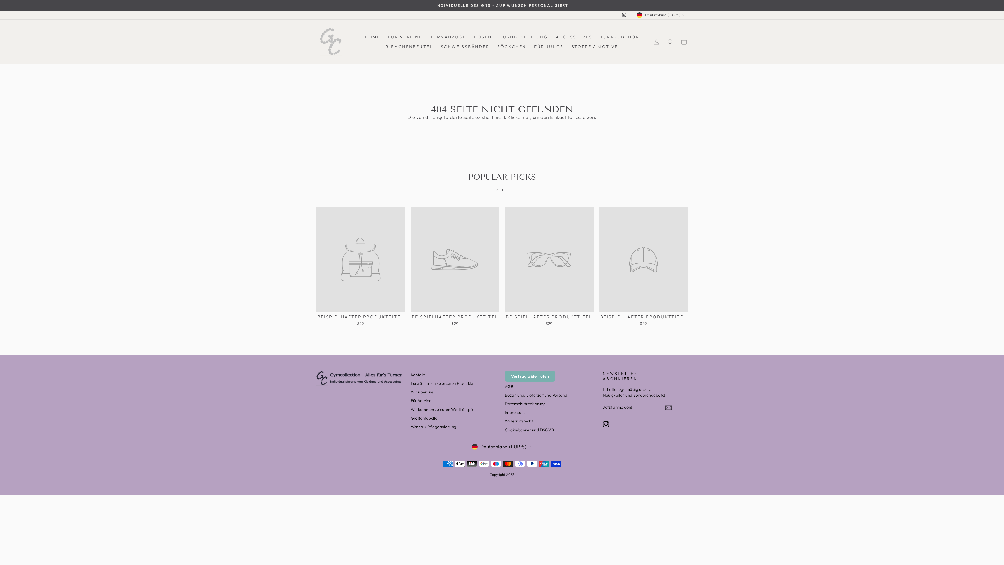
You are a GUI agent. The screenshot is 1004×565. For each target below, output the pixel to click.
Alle (501, 190)
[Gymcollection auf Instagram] (606, 424)
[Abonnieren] (668, 407)
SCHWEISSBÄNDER (465, 46)
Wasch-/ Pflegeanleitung (434, 426)
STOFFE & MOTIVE (595, 46)
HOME (372, 36)
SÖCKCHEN (511, 46)
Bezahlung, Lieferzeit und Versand (536, 395)
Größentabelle (424, 418)
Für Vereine (421, 400)
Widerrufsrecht (519, 421)
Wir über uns (422, 391)
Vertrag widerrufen (530, 376)
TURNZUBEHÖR (619, 36)
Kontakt (418, 374)
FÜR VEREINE (405, 36)
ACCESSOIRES (574, 36)
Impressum (515, 412)
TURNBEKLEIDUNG (524, 36)
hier (526, 117)
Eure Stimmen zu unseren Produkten (443, 383)
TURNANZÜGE (448, 36)
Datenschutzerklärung (525, 403)
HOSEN (483, 36)
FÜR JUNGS (549, 46)
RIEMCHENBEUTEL (409, 46)
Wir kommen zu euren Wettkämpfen (444, 409)
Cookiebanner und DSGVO (529, 429)
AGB (509, 386)
